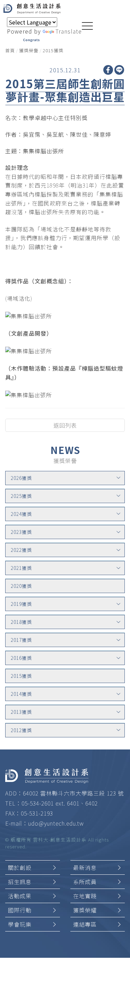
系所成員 (85, 882)
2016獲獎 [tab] (21, 657)
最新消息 (85, 867)
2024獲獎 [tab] (21, 513)
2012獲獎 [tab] (21, 730)
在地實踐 (85, 896)
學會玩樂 (20, 924)
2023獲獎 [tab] (21, 531)
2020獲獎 (21, 585)
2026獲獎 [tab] (21, 477)
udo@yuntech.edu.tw (56, 823)
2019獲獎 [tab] (21, 603)
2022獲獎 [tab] (21, 549)
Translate (68, 31)
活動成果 (20, 896)
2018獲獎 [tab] (21, 621)
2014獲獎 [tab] (21, 693)
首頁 (10, 50)
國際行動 (20, 910)
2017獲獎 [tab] (21, 639)
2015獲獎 (53, 50)
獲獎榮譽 (28, 50)
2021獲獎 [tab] (21, 567)
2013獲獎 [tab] (21, 711)
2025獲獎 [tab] (21, 495)
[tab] (65, 478)
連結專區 (85, 924)
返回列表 (65, 425)
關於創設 (20, 867)
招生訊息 (20, 882)
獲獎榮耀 (85, 910)
